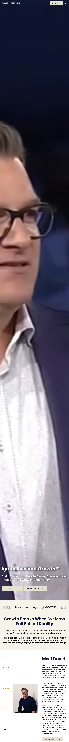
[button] (65, 3)
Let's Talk (56, 3)
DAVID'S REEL (12, 589)
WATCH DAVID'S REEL (53, 739)
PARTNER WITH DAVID (35, 589)
